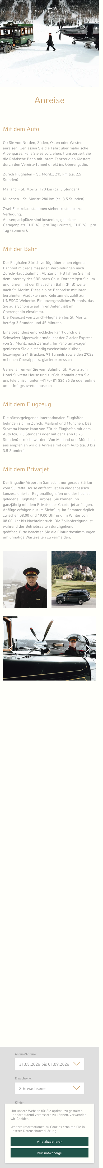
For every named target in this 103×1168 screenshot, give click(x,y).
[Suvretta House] (49, 14)
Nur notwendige (49, 1153)
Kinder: (20, 1102)
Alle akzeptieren (49, 1142)
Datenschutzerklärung (39, 1131)
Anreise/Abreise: (26, 1054)
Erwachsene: (23, 1078)
